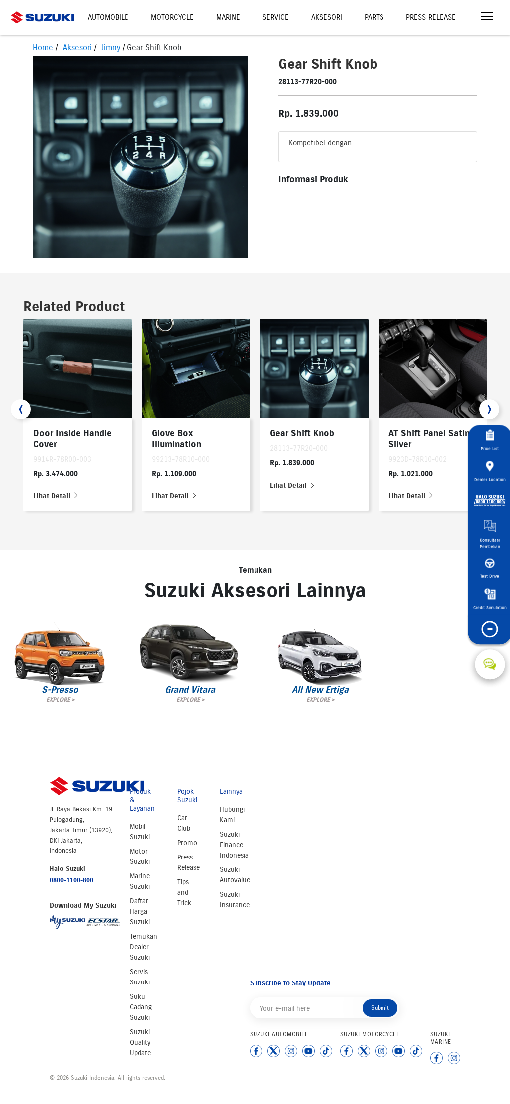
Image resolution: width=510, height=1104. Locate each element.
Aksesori (326, 17)
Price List (490, 448)
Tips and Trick (184, 892)
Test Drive (489, 576)
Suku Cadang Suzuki (141, 1007)
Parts (374, 17)
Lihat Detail (52, 496)
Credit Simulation (490, 607)
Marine (228, 17)
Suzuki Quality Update (140, 1042)
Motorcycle (172, 17)
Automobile (108, 17)
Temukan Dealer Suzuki (143, 947)
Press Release (431, 17)
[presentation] (21, 409)
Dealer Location (490, 479)
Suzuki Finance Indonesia (234, 844)
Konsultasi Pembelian (490, 543)
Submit (380, 1007)
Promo (187, 843)
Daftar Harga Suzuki (140, 911)
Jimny (110, 47)
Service (275, 17)
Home (43, 47)
